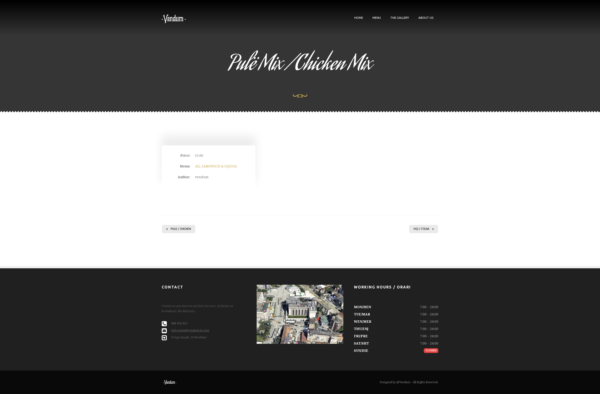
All (197, 166)
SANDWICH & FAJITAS (219, 166)
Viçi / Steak (421, 228)
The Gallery (399, 17)
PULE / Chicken (181, 228)
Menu (376, 17)
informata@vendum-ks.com (190, 330)
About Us (426, 17)
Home (358, 17)
